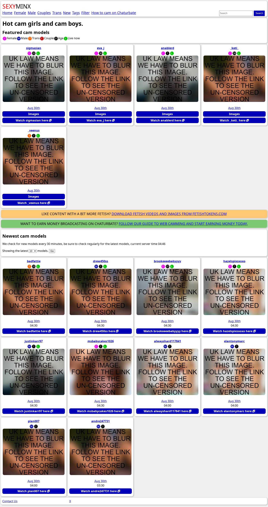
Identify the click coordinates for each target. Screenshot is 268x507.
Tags (76, 12)
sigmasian (33, 48)
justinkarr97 (34, 341)
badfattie (33, 261)
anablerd (167, 48)
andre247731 (100, 421)
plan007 (33, 421)
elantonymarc (234, 341)
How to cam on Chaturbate (113, 12)
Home (7, 12)
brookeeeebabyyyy (167, 261)
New (67, 12)
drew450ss (100, 261)
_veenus (34, 130)
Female (20, 12)
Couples (44, 12)
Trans (56, 12)
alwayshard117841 (167, 341)
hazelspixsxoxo (234, 261)
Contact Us (10, 501)
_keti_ (234, 48)
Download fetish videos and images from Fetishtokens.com (169, 213)
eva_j (100, 48)
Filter (85, 12)
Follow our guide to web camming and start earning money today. (183, 223)
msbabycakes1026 (101, 341)
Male (32, 12)
